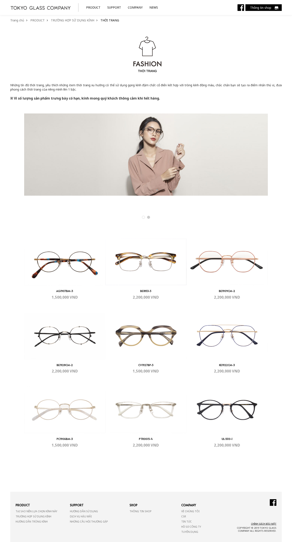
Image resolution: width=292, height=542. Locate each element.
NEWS (153, 7)
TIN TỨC (186, 521)
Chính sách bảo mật (263, 523)
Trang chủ (17, 20)
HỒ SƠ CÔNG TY (191, 527)
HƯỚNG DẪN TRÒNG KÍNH (32, 521)
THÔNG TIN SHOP (141, 511)
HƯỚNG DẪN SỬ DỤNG (84, 511)
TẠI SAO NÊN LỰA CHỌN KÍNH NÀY (36, 511)
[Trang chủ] (40, 7)
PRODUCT (93, 7)
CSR (183, 516)
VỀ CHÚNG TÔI (190, 511)
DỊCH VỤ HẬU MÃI (81, 516)
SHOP (133, 505)
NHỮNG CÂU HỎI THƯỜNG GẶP (89, 521)
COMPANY (135, 7)
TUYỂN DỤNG (189, 532)
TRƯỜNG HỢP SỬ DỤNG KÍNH (72, 20)
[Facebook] (240, 7)
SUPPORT (114, 7)
